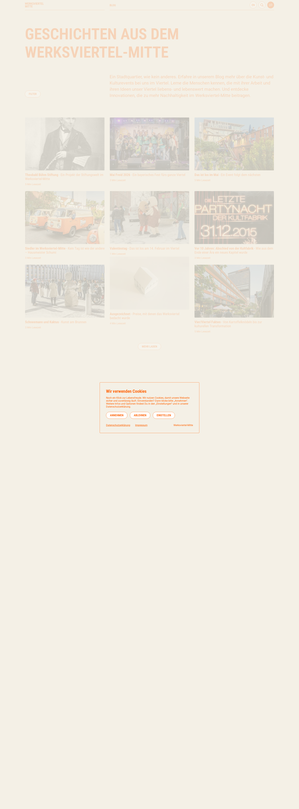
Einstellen (164, 415)
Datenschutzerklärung (118, 425)
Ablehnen (140, 415)
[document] (149, 407)
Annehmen (116, 415)
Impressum (141, 425)
